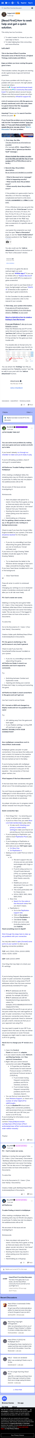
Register (24, 3)
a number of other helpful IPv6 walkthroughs (19, 1101)
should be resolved (8, 535)
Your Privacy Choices (17, 1435)
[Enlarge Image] (17, 135)
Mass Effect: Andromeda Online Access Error (19, 1305)
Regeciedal (11, 1351)
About (14, 1407)
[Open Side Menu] (2, 2)
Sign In (30, 3)
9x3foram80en (12, 1333)
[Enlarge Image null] (19, 356)
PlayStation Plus (21, 837)
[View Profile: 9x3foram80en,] (5, 1323)
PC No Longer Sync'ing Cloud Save (18, 1373)
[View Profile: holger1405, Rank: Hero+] (4, 14)
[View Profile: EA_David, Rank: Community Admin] (4, 428)
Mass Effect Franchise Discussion (13, 8)
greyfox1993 (11, 1315)
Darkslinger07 (12, 1365)
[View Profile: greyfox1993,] (5, 1305)
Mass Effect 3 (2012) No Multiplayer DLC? (16, 1341)
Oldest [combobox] (30, 412)
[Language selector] (13, 3)
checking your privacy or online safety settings (20, 827)
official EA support (22, 97)
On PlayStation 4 (16, 850)
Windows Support (16, 1099)
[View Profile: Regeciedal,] (5, 1341)
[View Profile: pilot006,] (5, 1373)
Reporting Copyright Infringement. (15, 1323)
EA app (21, 1403)
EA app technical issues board (21, 87)
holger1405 (11, 13)
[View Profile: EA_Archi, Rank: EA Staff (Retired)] (4, 1147)
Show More (18, 1390)
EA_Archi (10, 1146)
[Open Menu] (32, 8)
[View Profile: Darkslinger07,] (5, 1359)
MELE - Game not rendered (17, 1358)
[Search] (18, 3)
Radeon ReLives (24, 276)
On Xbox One (14, 848)
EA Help (5, 1407)
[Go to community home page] (7, 3)
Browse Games (8, 1403)
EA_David (10, 427)
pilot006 (10, 1383)
